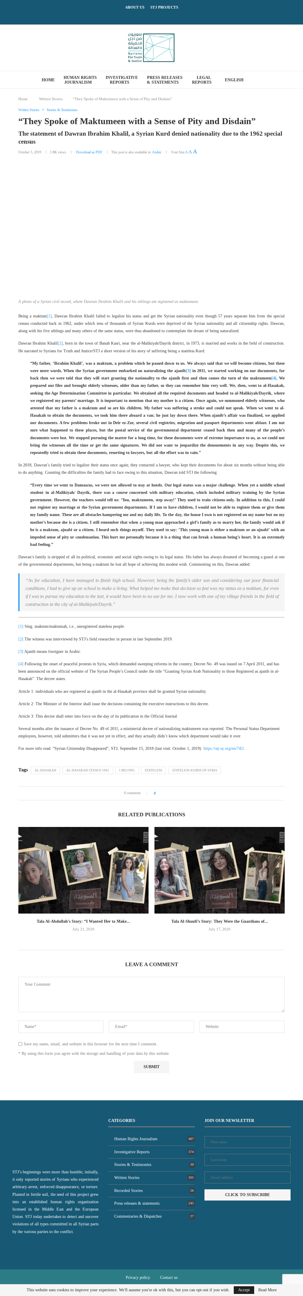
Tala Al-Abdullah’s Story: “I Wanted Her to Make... (83, 921)
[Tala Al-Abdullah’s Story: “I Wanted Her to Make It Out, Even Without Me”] (83, 870)
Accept (244, 1290)
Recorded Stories (154, 1190)
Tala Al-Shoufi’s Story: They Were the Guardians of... (219, 921)
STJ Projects (164, 7)
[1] (49, 316)
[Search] (263, 79)
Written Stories (51, 99)
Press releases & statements (154, 1203)
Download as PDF (89, 152)
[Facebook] (144, 16)
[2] (60, 343)
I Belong (127, 770)
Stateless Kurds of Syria (194, 770)
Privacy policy (138, 1277)
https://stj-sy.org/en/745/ (224, 748)
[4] (273, 378)
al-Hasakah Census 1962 (87, 770)
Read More (267, 1290)
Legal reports (202, 80)
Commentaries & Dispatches (154, 1216)
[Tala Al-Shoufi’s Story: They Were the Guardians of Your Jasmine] (219, 870)
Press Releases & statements (165, 80)
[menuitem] (236, 80)
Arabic (157, 152)
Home (48, 80)
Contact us (169, 1277)
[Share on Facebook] (162, 793)
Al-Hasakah (45, 770)
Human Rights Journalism (80, 80)
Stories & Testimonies (154, 1164)
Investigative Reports (122, 80)
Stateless (153, 770)
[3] (188, 371)
